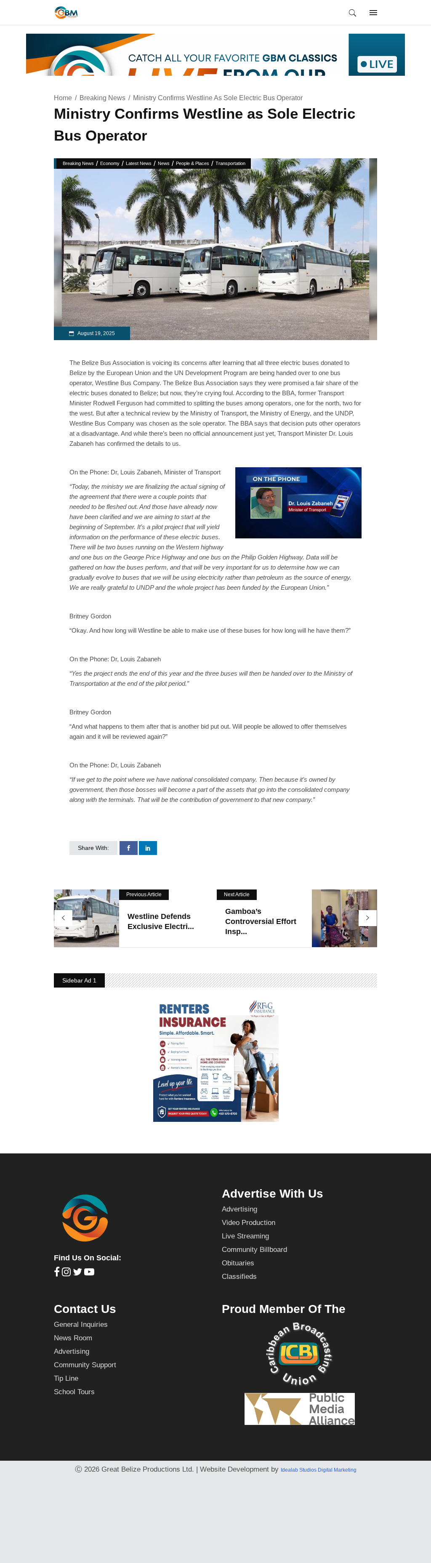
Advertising (239, 1209)
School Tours (74, 1392)
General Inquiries (81, 1325)
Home (63, 97)
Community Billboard (254, 1250)
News (164, 163)
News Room (73, 1338)
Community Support (85, 1365)
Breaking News (102, 97)
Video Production (248, 1223)
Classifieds (239, 1277)
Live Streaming (245, 1236)
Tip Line (66, 1378)
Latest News (139, 163)
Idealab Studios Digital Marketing (319, 1470)
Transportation (230, 163)
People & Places (192, 163)
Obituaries (238, 1263)
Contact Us (85, 1308)
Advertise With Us (272, 1193)
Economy (110, 163)
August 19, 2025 (96, 333)
